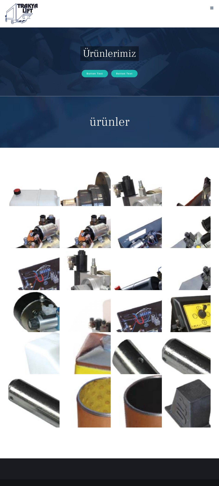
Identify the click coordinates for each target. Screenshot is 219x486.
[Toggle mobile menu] (212, 8)
